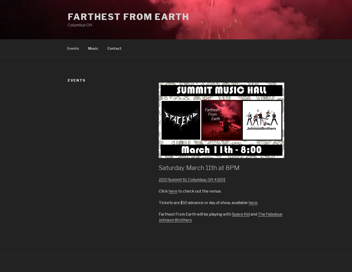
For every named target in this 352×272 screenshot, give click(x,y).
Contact (114, 48)
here (173, 191)
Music (93, 48)
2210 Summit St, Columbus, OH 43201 (192, 179)
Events (73, 48)
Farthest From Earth (128, 17)
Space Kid (241, 214)
